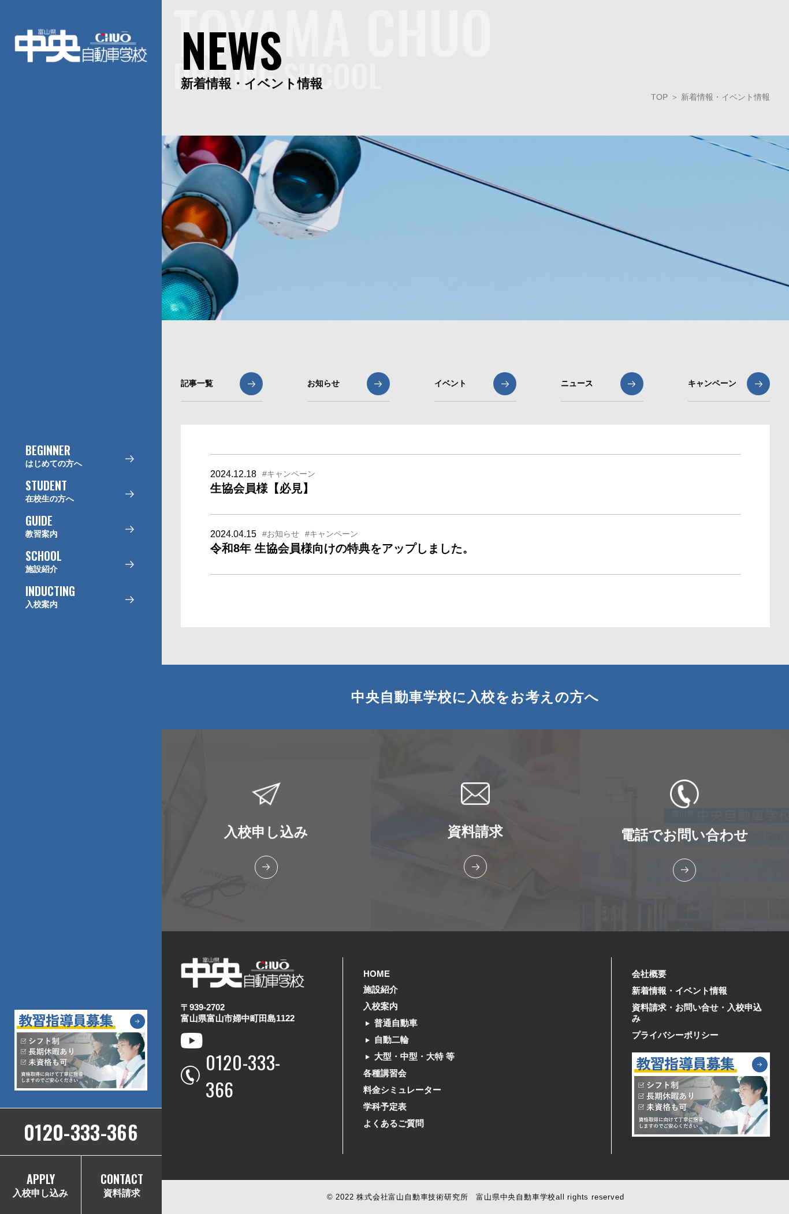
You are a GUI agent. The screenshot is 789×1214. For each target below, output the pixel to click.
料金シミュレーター (402, 1090)
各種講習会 (385, 1073)
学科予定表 (385, 1106)
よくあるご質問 (393, 1123)
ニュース (577, 383)
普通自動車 (396, 1023)
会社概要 (649, 974)
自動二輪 (391, 1039)
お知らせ (323, 383)
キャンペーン (712, 383)
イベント (450, 383)
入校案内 (380, 1006)
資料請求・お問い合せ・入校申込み (697, 1012)
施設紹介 (380, 989)
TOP (659, 97)
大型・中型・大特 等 (414, 1056)
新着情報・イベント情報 (725, 97)
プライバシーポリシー (675, 1035)
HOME (376, 974)
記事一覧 (197, 383)
